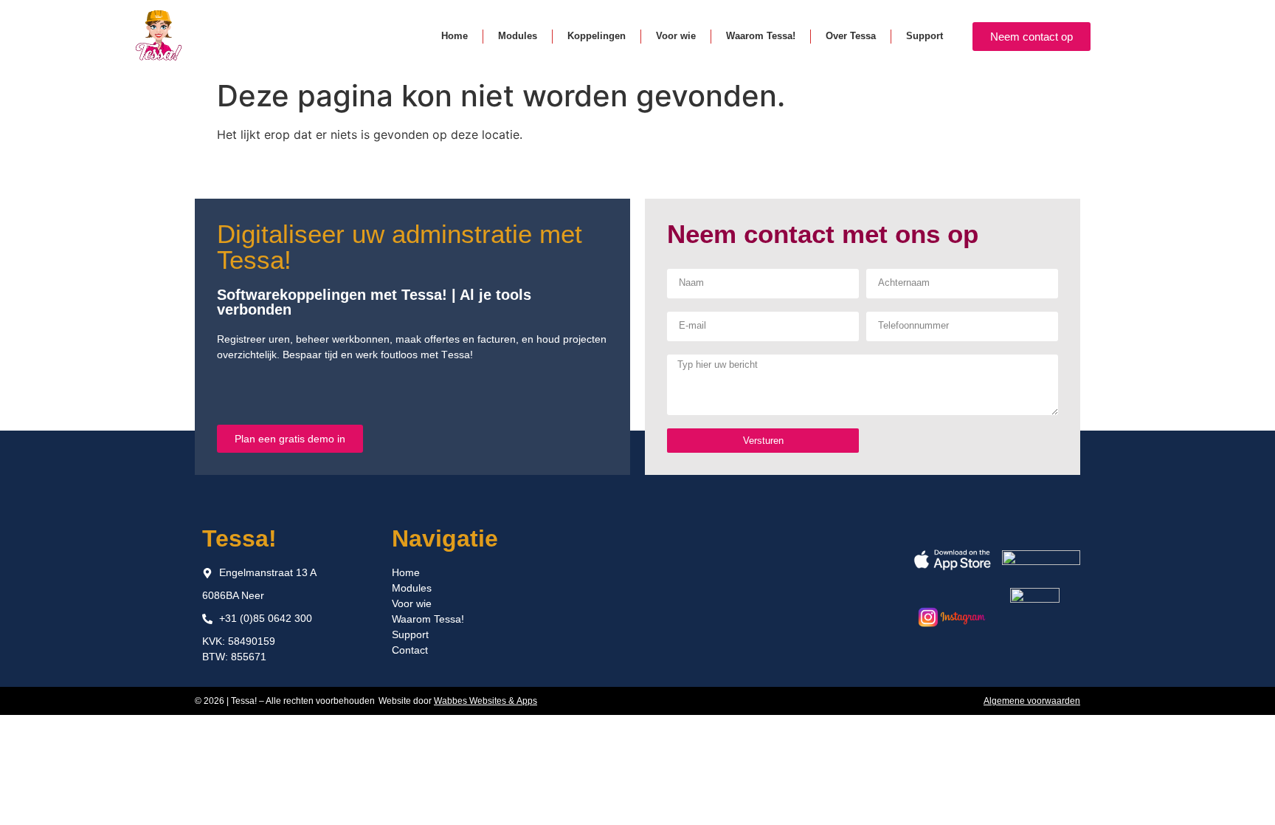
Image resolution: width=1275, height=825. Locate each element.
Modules (517, 35)
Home (454, 35)
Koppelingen (596, 35)
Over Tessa (851, 35)
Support (924, 35)
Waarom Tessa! (760, 35)
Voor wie (676, 35)
